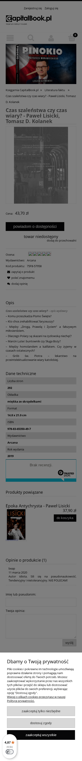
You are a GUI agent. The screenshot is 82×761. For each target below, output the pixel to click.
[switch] (10, 751)
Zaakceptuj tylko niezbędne (41, 711)
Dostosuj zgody (41, 723)
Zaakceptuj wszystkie (41, 735)
